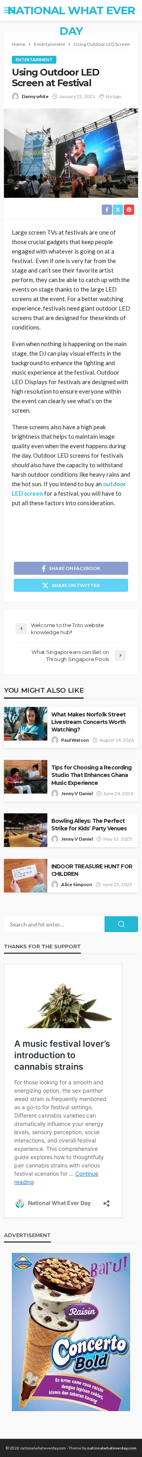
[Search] (131, 10)
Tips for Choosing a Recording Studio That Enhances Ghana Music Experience (91, 775)
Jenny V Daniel (77, 793)
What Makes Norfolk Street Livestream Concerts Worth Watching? (88, 722)
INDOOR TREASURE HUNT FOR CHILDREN (91, 870)
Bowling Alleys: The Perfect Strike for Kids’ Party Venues (89, 825)
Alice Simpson (76, 884)
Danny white (35, 96)
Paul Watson (75, 740)
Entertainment (34, 59)
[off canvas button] (8, 10)
